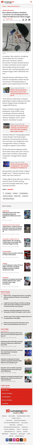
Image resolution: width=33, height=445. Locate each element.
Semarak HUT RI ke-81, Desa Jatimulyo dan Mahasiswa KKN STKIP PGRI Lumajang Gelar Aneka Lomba (19, 128)
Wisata (19, 431)
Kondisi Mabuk (6, 251)
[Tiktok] (21, 439)
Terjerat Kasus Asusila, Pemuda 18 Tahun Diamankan (12, 254)
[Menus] (31, 2)
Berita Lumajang (7, 196)
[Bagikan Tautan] (23, 20)
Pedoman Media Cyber (23, 416)
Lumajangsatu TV (9, 431)
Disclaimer (12, 416)
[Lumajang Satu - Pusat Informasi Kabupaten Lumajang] (7, 2)
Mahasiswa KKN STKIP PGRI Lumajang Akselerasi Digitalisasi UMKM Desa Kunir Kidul (11, 215)
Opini (28, 434)
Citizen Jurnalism (9, 429)
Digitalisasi (5, 211)
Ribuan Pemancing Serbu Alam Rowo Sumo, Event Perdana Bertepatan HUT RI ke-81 (19, 92)
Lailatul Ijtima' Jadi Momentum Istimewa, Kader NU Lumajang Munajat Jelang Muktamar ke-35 (12, 229)
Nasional (25, 429)
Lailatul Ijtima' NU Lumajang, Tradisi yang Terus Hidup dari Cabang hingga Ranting (11, 242)
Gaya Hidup (24, 422)
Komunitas (13, 434)
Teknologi (25, 427)
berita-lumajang (7, 393)
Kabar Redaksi (19, 436)
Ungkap (4, 263)
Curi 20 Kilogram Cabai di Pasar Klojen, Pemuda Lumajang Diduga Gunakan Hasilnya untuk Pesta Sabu (12, 267)
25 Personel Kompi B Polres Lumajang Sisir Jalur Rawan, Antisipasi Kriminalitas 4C (19, 166)
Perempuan (5, 434)
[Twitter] (10, 439)
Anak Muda (22, 434)
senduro (15, 193)
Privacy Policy (16, 418)
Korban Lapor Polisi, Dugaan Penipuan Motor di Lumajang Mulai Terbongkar (17, 317)
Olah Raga (9, 420)
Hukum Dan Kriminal (20, 420)
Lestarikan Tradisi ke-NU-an (10, 239)
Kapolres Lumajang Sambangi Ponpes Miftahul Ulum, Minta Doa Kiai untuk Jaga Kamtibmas (12, 281)
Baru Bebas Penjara (8, 199)
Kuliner (25, 431)
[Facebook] (7, 439)
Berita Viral (17, 196)
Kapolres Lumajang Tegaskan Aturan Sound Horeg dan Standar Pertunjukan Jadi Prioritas (17, 311)
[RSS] (24, 439)
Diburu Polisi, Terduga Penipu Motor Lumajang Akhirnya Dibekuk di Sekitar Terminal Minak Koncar (17, 297)
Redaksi (4, 416)
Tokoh (18, 429)
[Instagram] (14, 439)
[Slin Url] (26, 20)
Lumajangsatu (24, 193)
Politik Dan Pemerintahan (11, 422)
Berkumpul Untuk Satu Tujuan (11, 225)
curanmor (25, 196)
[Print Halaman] (29, 20)
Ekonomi (19, 425)
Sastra (11, 436)
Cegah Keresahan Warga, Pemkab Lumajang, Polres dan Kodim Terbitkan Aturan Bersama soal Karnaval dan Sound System (17, 304)
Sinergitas (5, 277)
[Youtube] (17, 439)
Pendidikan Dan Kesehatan (12, 427)
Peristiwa (12, 425)
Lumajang (8, 193)
